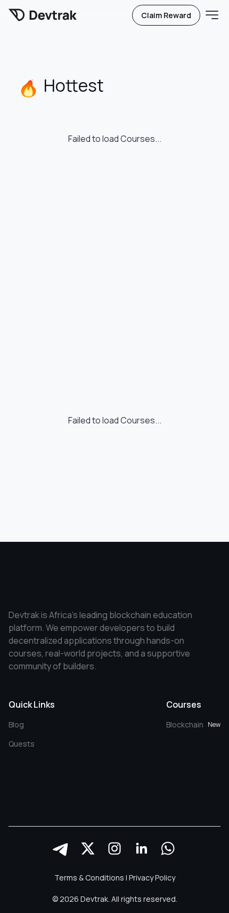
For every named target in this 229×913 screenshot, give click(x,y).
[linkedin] (141, 848)
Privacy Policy (152, 877)
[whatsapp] (167, 848)
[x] (88, 848)
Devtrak (94, 899)
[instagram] (114, 848)
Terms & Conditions (89, 877)
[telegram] (61, 848)
